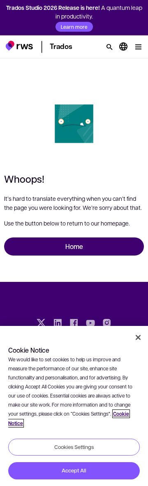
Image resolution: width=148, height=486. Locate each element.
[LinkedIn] (57, 324)
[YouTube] (90, 324)
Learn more (74, 26)
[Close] (138, 337)
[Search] (109, 47)
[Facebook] (74, 324)
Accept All (74, 470)
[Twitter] (41, 324)
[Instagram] (107, 324)
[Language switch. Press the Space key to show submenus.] (123, 47)
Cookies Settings (74, 447)
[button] (19, 45)
